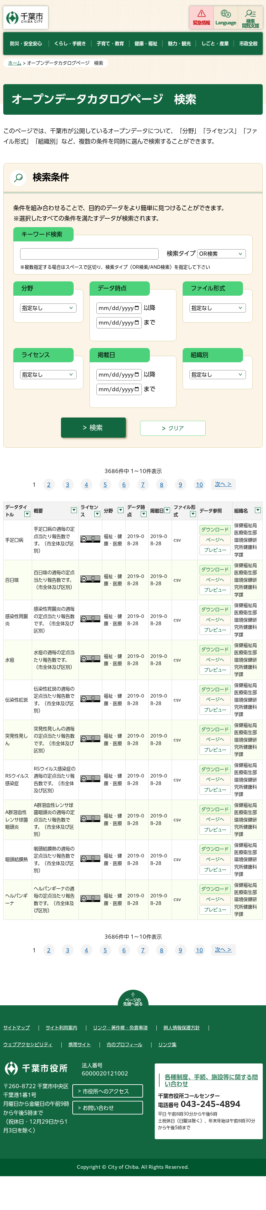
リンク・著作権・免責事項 (120, 1027)
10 (199, 484)
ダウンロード (215, 529)
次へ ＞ (223, 484)
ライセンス (35, 355)
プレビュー (215, 550)
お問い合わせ (98, 1108)
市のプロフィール (124, 1044)
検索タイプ (181, 253)
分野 (27, 288)
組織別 (199, 355)
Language (225, 22)
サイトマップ (16, 1027)
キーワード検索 (41, 234)
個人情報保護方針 (181, 1027)
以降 (149, 308)
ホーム (14, 63)
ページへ (215, 540)
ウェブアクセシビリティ (28, 1044)
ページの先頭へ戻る (133, 1002)
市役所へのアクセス (106, 1091)
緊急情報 (201, 22)
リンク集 (167, 1044)
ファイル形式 (208, 288)
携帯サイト (79, 1044)
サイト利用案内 (61, 1027)
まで (149, 322)
